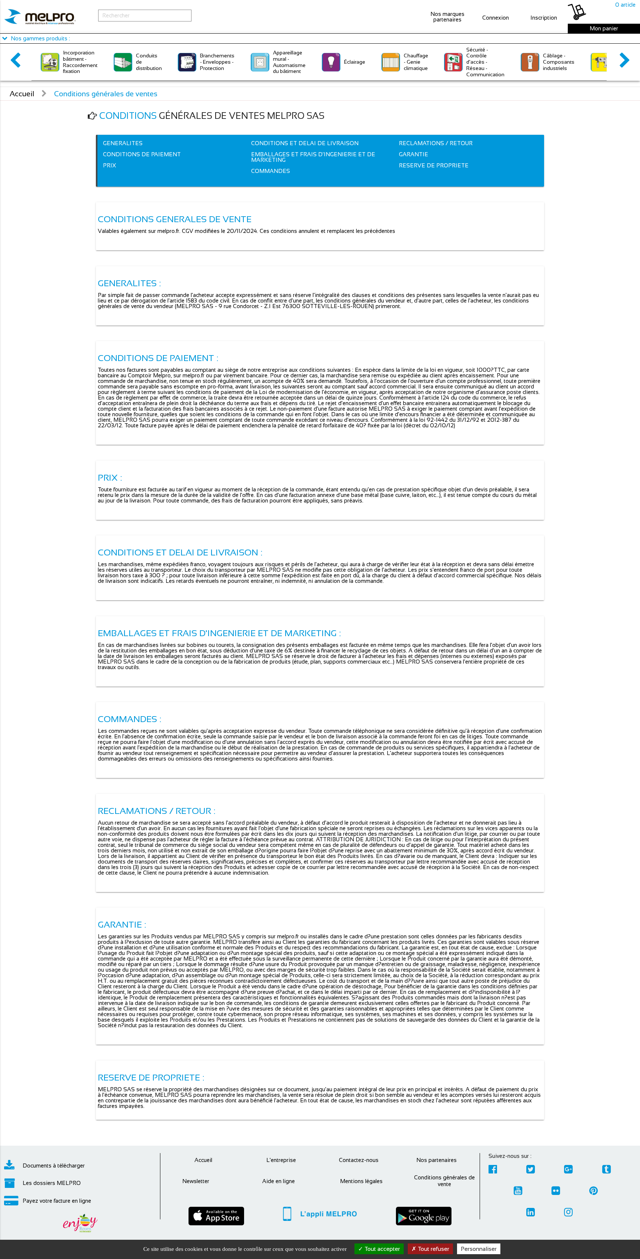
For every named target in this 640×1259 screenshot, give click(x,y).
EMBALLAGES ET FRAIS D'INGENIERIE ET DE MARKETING (313, 157)
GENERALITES (123, 143)
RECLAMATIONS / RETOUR (436, 143)
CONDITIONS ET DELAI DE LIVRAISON (305, 143)
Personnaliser (479, 1249)
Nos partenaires (436, 1160)
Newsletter (195, 1181)
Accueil (22, 94)
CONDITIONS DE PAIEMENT (142, 154)
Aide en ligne (278, 1181)
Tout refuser (432, 1249)
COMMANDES (270, 171)
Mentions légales (361, 1181)
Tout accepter (381, 1249)
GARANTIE (413, 154)
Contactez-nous (359, 1160)
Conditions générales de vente (444, 1180)
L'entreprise (281, 1160)
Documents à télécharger (54, 1165)
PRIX (109, 165)
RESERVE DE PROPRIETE (434, 165)
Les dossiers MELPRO (52, 1183)
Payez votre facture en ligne (57, 1201)
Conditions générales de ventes (105, 94)
